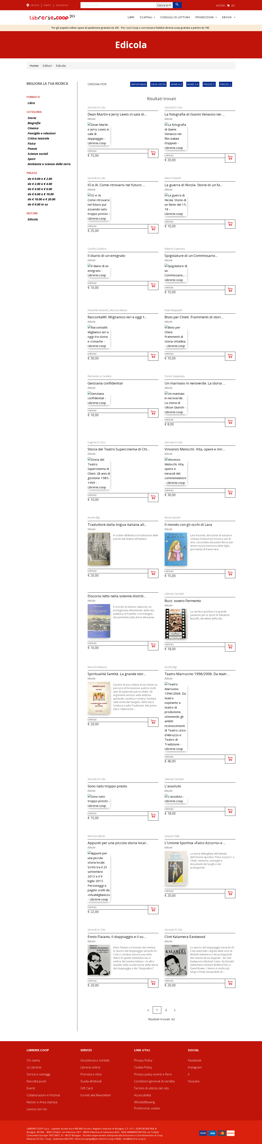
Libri (131, 17)
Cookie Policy (143, 1067)
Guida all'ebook (91, 1081)
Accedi (220, 5)
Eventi (47, 5)
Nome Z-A (192, 84)
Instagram (195, 1067)
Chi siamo (33, 1060)
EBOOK (228, 17)
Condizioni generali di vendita (154, 1081)
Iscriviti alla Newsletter (95, 1095)
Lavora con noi (37, 1109)
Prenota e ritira (91, 1074)
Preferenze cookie (147, 1108)
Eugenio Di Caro (96, 442)
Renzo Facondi (172, 517)
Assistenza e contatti (95, 1060)
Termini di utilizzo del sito (151, 1088)
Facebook (194, 1060)
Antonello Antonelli (98, 310)
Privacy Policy (143, 1060)
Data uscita (158, 84)
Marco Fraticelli (173, 178)
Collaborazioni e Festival (43, 1095)
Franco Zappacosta (175, 376)
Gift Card (86, 1088)
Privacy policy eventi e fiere (153, 1074)
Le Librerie (34, 1067)
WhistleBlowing (144, 1102)
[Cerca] (177, 5)
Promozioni (205, 17)
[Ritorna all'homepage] (52, 17)
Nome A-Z (176, 84)
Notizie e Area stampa (42, 1102)
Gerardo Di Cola (96, 107)
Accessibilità (142, 1095)
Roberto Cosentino (175, 249)
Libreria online (90, 1067)
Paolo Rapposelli (173, 310)
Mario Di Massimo (97, 667)
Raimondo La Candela (99, 376)
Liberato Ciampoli (174, 593)
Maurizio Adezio (118, 310)
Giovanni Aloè (172, 836)
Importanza (138, 84)
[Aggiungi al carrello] (153, 153)
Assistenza (62, 5)
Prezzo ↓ (225, 84)
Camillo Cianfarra (97, 249)
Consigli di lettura (175, 17)
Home (34, 65)
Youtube (194, 1081)
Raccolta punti (36, 1081)
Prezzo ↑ (209, 84)
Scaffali (146, 17)
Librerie (34, 5)
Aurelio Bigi (94, 517)
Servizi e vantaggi (38, 1074)
